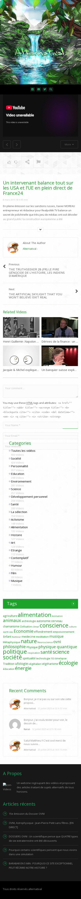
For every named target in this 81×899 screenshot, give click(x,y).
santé (46, 652)
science (61, 651)
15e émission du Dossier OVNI (27, 813)
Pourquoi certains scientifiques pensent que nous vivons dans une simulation (43, 852)
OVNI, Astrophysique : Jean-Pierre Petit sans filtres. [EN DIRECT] (41, 825)
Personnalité (19, 466)
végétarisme (50, 664)
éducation (8, 669)
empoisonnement (63, 632)
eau (11, 632)
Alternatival (29, 248)
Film (13, 573)
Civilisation (26, 626)
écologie (68, 662)
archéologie (29, 621)
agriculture (10, 616)
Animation (57, 616)
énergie (23, 668)
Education (17, 474)
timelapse (61, 658)
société (12, 657)
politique (15, 651)
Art (13, 542)
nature (29, 641)
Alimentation (19, 527)
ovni (57, 641)
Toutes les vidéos (23, 451)
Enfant (7, 636)
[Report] (38, 162)
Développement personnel (29, 497)
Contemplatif (19, 558)
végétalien (35, 664)
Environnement (21, 481)
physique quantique (57, 646)
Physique (32, 647)
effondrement (43, 632)
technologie (43, 658)
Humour (16, 565)
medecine (28, 636)
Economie (23, 631)
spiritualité (29, 658)
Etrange (16, 550)
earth (6, 632)
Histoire (16, 535)
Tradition (8, 664)
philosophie (14, 646)
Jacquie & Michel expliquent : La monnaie (30, 370)
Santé (15, 504)
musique (56, 636)
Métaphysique (11, 642)
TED (53, 658)
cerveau (56, 621)
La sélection (19, 512)
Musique (16, 581)
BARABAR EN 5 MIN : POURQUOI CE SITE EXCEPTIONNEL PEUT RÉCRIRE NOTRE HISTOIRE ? (41, 865)
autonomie (44, 621)
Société (16, 458)
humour (16, 636)
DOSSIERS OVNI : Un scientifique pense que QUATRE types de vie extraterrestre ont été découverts (43, 838)
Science (16, 489)
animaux (12, 620)
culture (72, 626)
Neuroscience (45, 642)
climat (35, 626)
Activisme (17, 519)
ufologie (21, 663)
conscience (54, 625)
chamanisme (11, 626)
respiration (34, 652)
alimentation (34, 615)
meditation (42, 636)
